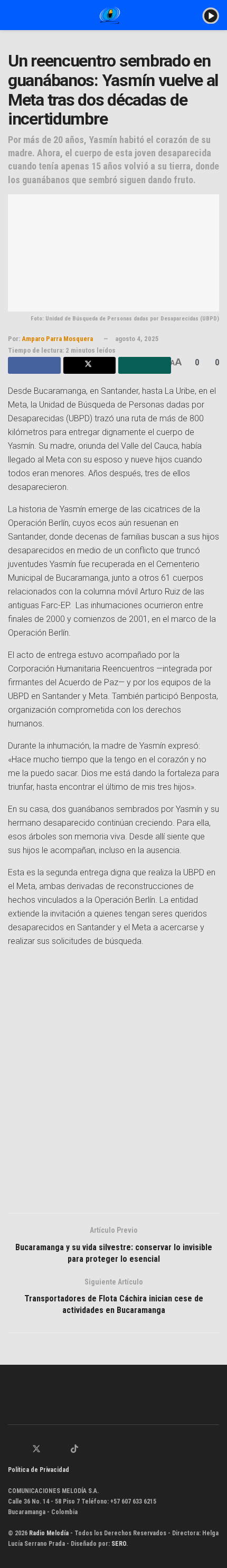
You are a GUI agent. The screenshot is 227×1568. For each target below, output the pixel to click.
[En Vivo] (210, 15)
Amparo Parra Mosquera (57, 339)
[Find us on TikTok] (74, 1449)
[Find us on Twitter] (36, 1449)
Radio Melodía (49, 1533)
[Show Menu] (12, 15)
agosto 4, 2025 (137, 339)
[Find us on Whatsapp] (11, 1450)
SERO (118, 1543)
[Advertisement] (113, 1085)
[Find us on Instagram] (49, 1450)
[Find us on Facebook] (23, 1450)
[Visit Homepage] (109, 15)
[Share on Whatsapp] (144, 365)
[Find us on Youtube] (62, 1450)
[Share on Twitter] (89, 365)
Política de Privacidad (38, 1469)
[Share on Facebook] (34, 365)
